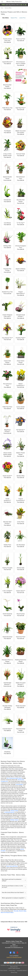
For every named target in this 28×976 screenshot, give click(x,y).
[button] (24, 972)
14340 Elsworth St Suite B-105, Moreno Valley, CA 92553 (14, 943)
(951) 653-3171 (14, 946)
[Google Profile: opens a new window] (14, 952)
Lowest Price (22, 18)
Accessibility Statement (22, 970)
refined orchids (14, 810)
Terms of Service (3, 970)
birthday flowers (14, 820)
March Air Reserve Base (7, 912)
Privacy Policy (12, 970)
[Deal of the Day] (20, 78)
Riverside (16, 911)
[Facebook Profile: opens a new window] (10, 952)
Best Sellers (5, 18)
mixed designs (19, 784)
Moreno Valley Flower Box (14, 1)
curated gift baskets (9, 812)
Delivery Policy (14, 972)
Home (2, 7)
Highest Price (14, 18)
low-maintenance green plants (14, 778)
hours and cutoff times (12, 866)
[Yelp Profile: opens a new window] (17, 952)
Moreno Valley (22, 911)
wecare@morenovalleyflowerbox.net (14, 947)
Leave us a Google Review (14, 957)
